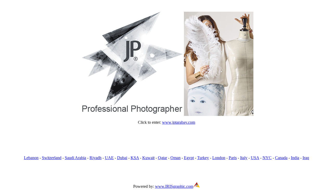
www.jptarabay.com (178, 122)
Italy (243, 157)
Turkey (203, 157)
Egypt (189, 157)
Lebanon (31, 157)
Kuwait (148, 157)
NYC (267, 157)
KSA (135, 157)
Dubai (122, 157)
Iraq (306, 157)
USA (255, 157)
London (218, 157)
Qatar (162, 157)
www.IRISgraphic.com (174, 186)
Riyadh (95, 157)
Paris (233, 157)
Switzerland (51, 157)
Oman (175, 157)
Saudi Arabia (75, 157)
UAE (109, 157)
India (295, 157)
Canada (281, 157)
